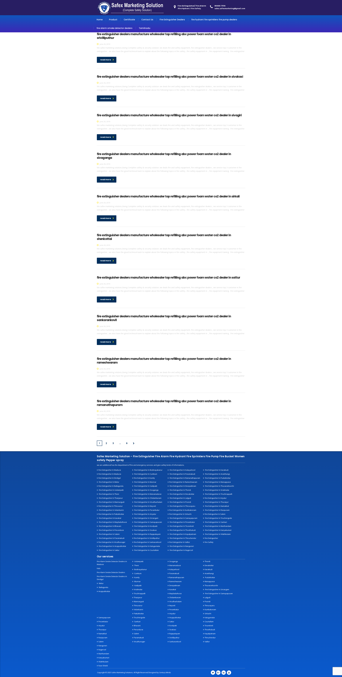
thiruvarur (138, 605)
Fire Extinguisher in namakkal (217, 506)
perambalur (174, 609)
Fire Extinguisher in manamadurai (147, 494)
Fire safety (209, 542)
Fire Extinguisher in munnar (145, 482)
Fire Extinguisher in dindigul (109, 478)
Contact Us (147, 19)
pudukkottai (210, 577)
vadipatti (137, 585)
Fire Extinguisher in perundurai (111, 530)
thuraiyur (102, 629)
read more (105, 59)
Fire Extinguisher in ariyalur (216, 498)
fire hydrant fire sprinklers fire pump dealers (214, 19)
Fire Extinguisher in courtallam (146, 550)
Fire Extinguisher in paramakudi (182, 474)
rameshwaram (175, 581)
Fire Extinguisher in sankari (216, 522)
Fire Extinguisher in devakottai (181, 494)
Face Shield (103, 665)
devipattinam (174, 585)
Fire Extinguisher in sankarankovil (147, 542)
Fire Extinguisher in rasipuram (217, 510)
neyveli (172, 605)
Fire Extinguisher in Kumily (144, 478)
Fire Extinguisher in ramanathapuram (184, 478)
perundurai (138, 629)
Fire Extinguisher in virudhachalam (148, 502)
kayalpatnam (210, 633)
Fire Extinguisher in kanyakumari (218, 530)
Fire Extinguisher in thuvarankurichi (219, 486)
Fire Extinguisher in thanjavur (110, 498)
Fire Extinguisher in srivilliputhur (147, 538)
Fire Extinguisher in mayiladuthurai (112, 522)
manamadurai (175, 565)
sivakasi (172, 629)
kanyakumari (103, 657)
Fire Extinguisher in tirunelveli (181, 526)
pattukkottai (139, 613)
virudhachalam (175, 601)
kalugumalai (210, 617)
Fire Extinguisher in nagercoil (181, 550)
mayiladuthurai (175, 593)
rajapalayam (174, 633)
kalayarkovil (174, 569)
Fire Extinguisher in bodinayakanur (148, 470)
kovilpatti (173, 625)
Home (100, 19)
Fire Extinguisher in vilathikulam (218, 534)
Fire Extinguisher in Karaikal (109, 518)
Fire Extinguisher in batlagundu (110, 486)
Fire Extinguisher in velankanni (111, 510)
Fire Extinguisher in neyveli (145, 506)
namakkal (102, 633)
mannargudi (139, 601)
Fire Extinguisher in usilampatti (111, 490)
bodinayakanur (140, 569)
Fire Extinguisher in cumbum (145, 474)
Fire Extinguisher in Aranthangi (217, 474)
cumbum (137, 573)
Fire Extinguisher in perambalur (147, 510)
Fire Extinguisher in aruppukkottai (112, 546)
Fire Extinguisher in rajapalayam (147, 534)
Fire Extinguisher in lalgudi (180, 498)
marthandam (103, 653)
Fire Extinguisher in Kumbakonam (182, 510)
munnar (137, 581)
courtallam (209, 621)
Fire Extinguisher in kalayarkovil (182, 470)
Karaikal (172, 589)
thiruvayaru (210, 605)
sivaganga (173, 561)
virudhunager (139, 641)
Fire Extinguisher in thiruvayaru (182, 506)
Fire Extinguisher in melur (108, 482)
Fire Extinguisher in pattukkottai (111, 514)
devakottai (209, 565)
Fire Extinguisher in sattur (108, 550)
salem (101, 641)
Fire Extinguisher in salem (215, 514)
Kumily (137, 577)
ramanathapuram (176, 577)
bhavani (137, 625)
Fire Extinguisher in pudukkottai (217, 478)
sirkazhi (208, 613)
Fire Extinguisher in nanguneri (181, 546)
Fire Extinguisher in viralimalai (217, 490)
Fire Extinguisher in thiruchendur (182, 538)
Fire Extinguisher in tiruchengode (218, 518)
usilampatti (138, 561)
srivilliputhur (174, 637)
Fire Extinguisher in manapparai (218, 482)
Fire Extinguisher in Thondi (180, 490)
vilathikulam (103, 661)
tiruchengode (139, 617)
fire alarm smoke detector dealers (114, 28)
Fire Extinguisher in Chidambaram (147, 498)
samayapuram (104, 617)
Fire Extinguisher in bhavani (109, 526)
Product (113, 19)
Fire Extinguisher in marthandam (218, 526)
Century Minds (165, 672)
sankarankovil (175, 641)
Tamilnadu (144, 28)
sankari (137, 621)
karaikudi (208, 569)
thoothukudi (210, 629)
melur (101, 583)
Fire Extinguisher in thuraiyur (217, 502)
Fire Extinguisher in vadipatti (145, 486)
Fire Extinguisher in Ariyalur (145, 514)
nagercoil (102, 649)
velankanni (138, 609)
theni (136, 565)
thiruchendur (210, 637)
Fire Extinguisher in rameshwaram (183, 482)
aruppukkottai (104, 591)
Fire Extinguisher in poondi (180, 502)
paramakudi (174, 573)
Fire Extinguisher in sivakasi (145, 530)
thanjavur (138, 597)
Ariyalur (172, 613)
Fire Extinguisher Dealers (172, 19)
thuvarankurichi (211, 585)
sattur (171, 621)
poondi (207, 601)
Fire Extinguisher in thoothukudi (182, 530)
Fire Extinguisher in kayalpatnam (182, 534)
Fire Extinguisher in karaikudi (216, 470)
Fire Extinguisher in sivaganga (146, 490)
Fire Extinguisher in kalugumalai (147, 546)
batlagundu (103, 587)
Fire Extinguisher (211, 538)
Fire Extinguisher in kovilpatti (145, 526)
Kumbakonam (210, 609)
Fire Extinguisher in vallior (179, 542)
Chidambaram (175, 597)
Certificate (129, 19)
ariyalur (101, 625)
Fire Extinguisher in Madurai (109, 470)
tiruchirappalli (139, 593)
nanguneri (102, 645)
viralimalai (138, 589)
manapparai (210, 581)
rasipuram (102, 637)
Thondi (207, 561)
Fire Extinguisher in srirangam (146, 518)
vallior (207, 641)
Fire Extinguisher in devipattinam (182, 486)
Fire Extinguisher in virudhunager (111, 542)
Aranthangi (209, 573)
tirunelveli (209, 625)
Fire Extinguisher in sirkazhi (180, 514)
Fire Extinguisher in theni (108, 494)
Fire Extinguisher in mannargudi (111, 502)
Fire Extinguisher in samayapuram (148, 522)
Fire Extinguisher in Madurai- (109, 474)
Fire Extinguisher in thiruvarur (110, 506)
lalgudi (207, 597)
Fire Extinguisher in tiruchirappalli (218, 494)
